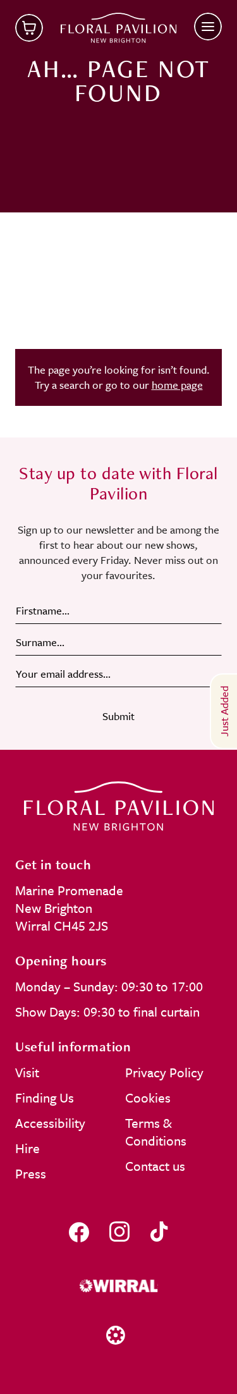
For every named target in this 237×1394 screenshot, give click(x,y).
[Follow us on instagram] (119, 1231)
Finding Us (44, 1097)
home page (177, 385)
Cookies (148, 1097)
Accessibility (50, 1123)
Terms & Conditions (155, 1131)
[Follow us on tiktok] (159, 1231)
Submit (118, 716)
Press (30, 1173)
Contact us (155, 1166)
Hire (27, 1148)
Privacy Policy (164, 1072)
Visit (27, 1072)
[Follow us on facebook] (79, 1231)
